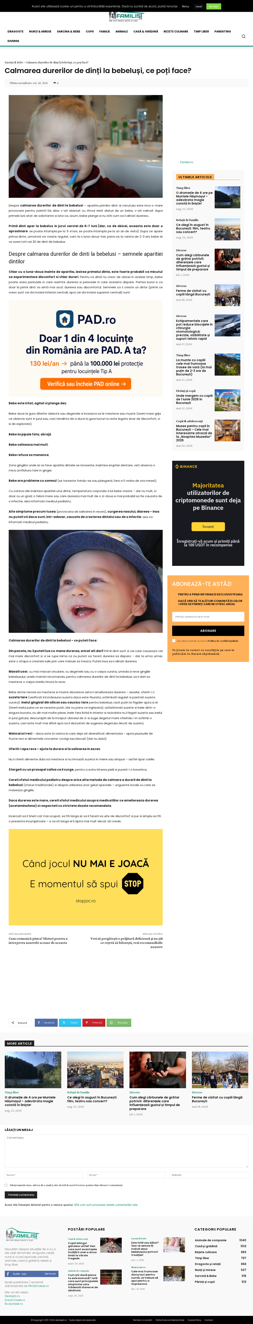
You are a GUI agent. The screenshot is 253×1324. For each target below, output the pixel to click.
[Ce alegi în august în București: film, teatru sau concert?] (227, 229)
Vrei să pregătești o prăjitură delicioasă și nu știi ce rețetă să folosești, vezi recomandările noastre (127, 943)
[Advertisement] (85, 983)
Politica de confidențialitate (223, 640)
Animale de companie (78, 1271)
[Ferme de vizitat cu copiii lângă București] (227, 295)
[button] (243, 36)
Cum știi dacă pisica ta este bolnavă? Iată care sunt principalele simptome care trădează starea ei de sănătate (83, 1282)
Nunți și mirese (138, 1267)
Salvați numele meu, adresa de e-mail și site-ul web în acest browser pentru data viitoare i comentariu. (66, 1185)
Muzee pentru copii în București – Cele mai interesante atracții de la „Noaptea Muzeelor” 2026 (194, 433)
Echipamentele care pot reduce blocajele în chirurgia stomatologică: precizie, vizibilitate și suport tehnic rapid (194, 330)
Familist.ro (186, 162)
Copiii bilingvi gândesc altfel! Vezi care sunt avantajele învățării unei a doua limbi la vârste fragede (82, 1250)
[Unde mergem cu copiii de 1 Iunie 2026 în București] (227, 400)
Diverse (181, 250)
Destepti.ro (12, 1296)
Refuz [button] (185, 6)
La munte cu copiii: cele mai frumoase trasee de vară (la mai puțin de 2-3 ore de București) (194, 367)
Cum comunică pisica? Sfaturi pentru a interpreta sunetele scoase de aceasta (38, 941)
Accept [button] (213, 6)
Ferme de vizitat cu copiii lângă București (193, 292)
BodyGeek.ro (14, 1304)
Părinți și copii (185, 390)
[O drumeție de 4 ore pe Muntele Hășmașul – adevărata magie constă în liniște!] (227, 197)
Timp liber (183, 187)
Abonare (208, 630)
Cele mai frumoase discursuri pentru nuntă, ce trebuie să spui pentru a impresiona (144, 1278)
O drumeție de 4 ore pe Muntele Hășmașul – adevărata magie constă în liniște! (194, 198)
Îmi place (50, 1273)
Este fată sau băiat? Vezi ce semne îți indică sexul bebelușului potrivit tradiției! (145, 1249)
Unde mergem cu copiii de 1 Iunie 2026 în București (194, 399)
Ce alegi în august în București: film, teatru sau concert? (193, 228)
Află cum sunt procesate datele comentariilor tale (105, 1204)
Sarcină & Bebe (14, 62)
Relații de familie (187, 220)
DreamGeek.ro (15, 1300)
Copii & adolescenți (189, 421)
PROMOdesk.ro (38, 1286)
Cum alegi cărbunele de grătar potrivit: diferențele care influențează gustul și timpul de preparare (193, 262)
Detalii (199, 6)
